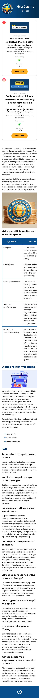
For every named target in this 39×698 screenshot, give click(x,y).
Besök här (19, 71)
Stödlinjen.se (19, 54)
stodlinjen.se (19, 50)
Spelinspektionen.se (11, 282)
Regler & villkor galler (25, 48)
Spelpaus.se (8, 247)
